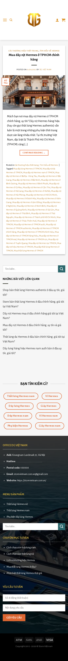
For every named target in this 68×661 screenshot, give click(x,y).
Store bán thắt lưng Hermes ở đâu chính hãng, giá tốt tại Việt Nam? (33, 304)
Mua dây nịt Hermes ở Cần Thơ (36, 187)
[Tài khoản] (57, 20)
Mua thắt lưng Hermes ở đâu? (21, 566)
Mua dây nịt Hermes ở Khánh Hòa (21, 198)
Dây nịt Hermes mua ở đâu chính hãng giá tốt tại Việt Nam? (33, 316)
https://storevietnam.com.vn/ (31, 480)
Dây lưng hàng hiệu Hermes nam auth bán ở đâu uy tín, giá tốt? (32, 351)
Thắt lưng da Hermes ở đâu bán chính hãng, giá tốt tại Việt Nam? (34, 339)
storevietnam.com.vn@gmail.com (31, 474)
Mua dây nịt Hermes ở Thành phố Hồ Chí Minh (35, 217)
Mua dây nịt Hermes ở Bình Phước (33, 183)
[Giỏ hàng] (63, 20)
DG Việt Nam (45, 70)
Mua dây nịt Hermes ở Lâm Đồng (27, 202)
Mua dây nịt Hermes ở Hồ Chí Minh (41, 195)
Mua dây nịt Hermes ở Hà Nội (37, 191)
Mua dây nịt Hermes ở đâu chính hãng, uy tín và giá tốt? (32, 327)
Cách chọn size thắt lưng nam (21, 547)
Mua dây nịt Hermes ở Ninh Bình (31, 206)
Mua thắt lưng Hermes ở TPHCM (28, 251)
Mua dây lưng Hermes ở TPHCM (27, 169)
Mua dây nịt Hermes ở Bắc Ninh (26, 180)
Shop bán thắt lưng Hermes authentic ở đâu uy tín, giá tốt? (34, 292)
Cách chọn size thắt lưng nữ (20, 553)
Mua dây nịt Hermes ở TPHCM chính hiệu (35, 232)
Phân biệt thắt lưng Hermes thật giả (24, 573)
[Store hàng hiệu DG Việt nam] (34, 20)
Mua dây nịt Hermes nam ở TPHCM (38, 172)
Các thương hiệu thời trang (23, 51)
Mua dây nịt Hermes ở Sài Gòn (41, 210)
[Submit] (61, 268)
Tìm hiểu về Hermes (50, 51)
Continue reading (34, 153)
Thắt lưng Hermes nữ (17, 504)
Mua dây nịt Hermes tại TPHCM (42, 243)
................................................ (29, 461)
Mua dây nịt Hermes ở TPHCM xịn (32, 239)
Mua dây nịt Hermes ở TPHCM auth (29, 224)
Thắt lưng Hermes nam (18, 510)
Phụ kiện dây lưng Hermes (20, 516)
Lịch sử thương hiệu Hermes (21, 560)
